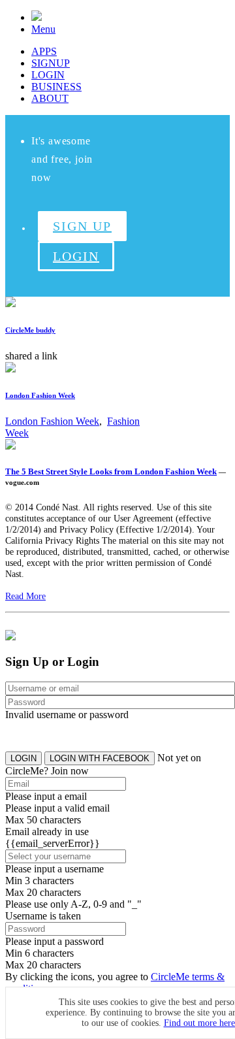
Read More (25, 596)
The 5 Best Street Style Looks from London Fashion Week (111, 471)
